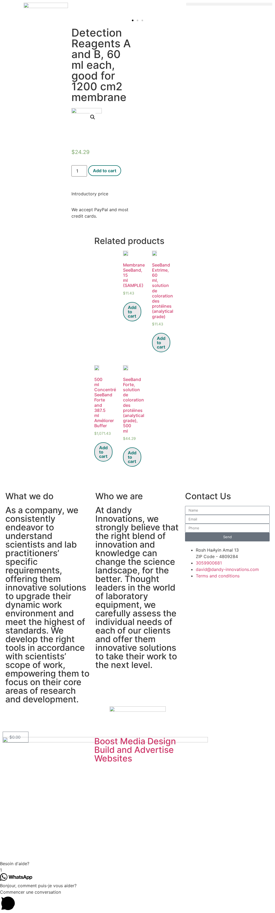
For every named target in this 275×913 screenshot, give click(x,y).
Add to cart (104, 170)
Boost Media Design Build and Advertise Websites (135, 750)
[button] (229, 4)
